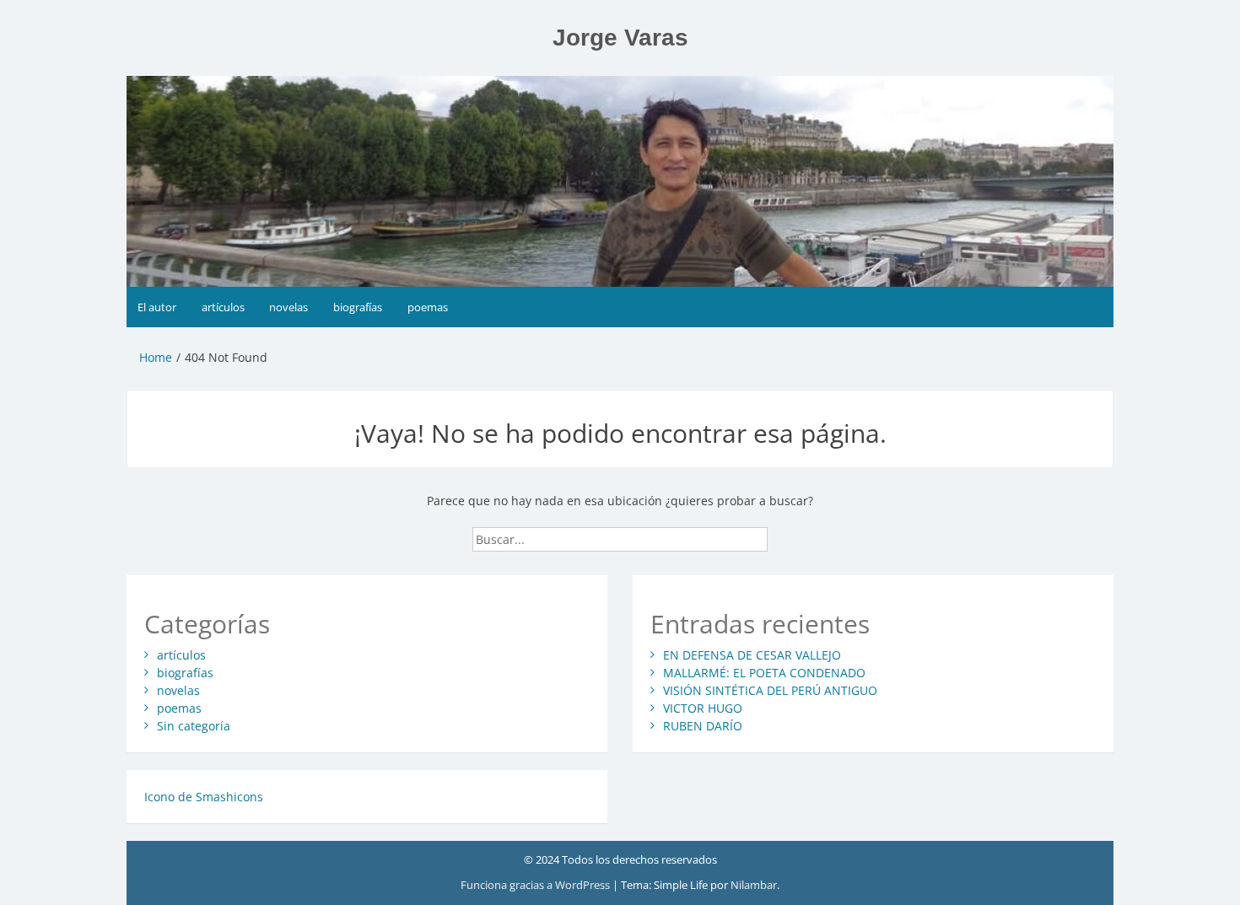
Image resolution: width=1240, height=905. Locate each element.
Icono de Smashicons (203, 797)
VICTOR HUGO (702, 708)
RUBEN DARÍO (702, 726)
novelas (288, 307)
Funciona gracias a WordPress (536, 884)
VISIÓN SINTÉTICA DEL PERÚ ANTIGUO (770, 690)
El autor (156, 307)
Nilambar (754, 884)
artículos (223, 307)
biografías (357, 307)
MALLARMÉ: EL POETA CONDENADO (764, 673)
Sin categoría (193, 726)
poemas (427, 307)
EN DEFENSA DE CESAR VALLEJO (752, 655)
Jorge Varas (620, 37)
